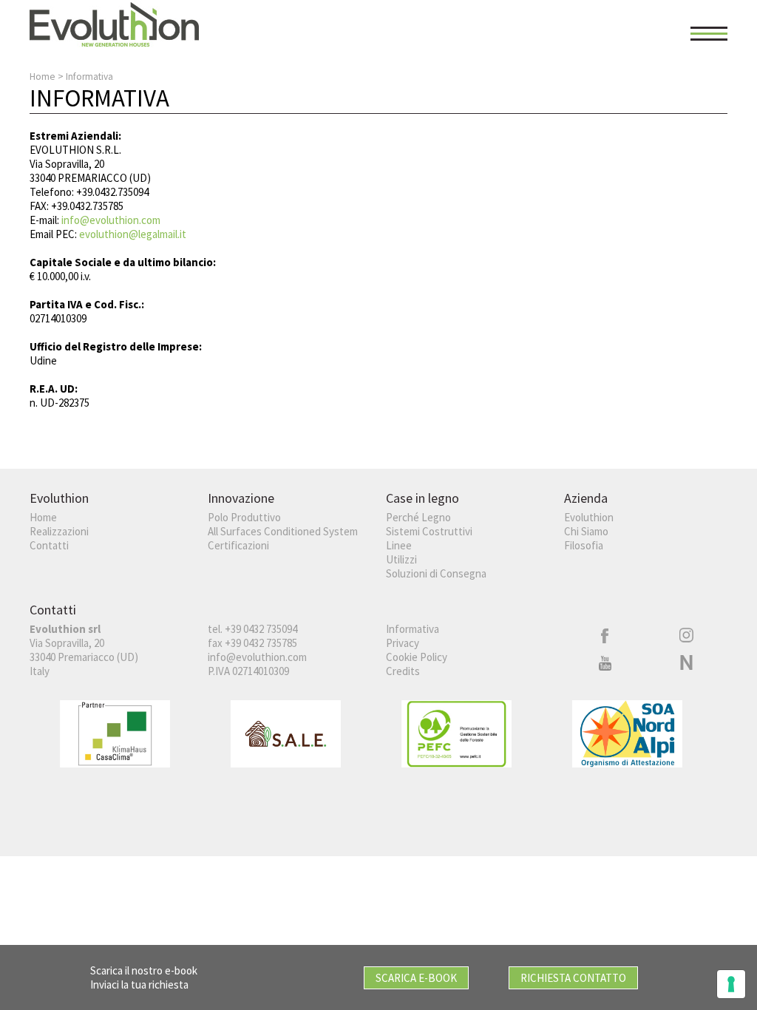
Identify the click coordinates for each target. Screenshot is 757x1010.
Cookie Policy (416, 657)
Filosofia (583, 545)
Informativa (412, 629)
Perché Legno (418, 517)
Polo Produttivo (244, 517)
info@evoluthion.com (110, 220)
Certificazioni (238, 545)
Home (42, 76)
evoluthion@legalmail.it (132, 234)
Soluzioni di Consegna (436, 573)
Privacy (402, 643)
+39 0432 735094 (261, 629)
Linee (399, 545)
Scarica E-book (416, 978)
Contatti (49, 545)
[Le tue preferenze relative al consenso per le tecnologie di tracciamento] (731, 984)
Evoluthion (589, 517)
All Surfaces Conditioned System (283, 531)
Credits (403, 671)
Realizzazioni (59, 531)
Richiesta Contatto (573, 978)
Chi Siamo (586, 531)
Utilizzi (401, 559)
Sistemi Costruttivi (429, 531)
